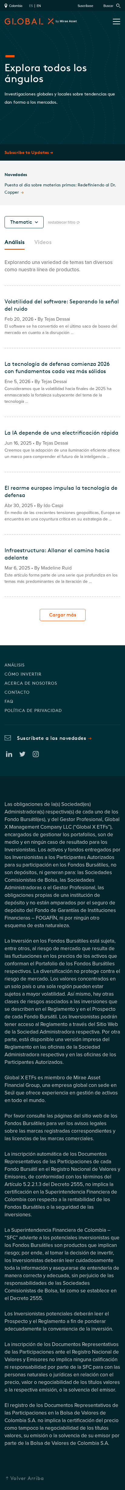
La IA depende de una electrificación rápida (61, 432)
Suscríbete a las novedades (51, 738)
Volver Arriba (27, 1478)
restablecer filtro (62, 222)
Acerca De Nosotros (31, 683)
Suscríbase (85, 6)
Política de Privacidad (33, 710)
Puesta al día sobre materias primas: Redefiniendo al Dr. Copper (60, 188)
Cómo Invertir (23, 674)
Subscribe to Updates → (29, 152)
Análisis (15, 664)
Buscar (108, 6)
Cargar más (62, 615)
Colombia (15, 6)
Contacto (17, 692)
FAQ (9, 701)
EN (39, 6)
